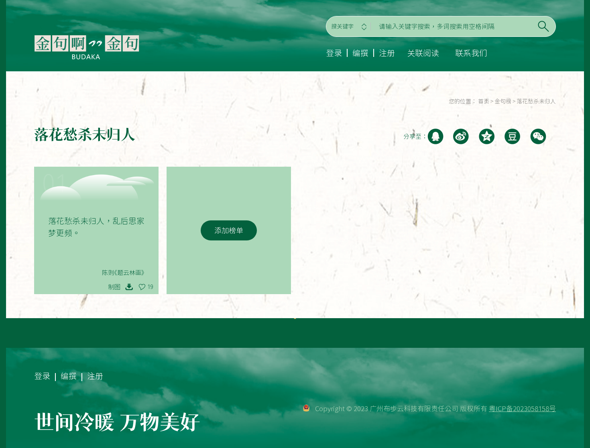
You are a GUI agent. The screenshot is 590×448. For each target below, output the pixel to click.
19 (150, 287)
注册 (387, 53)
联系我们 (471, 53)
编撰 (360, 53)
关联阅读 (423, 53)
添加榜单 (228, 230)
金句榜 (502, 101)
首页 (483, 101)
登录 (334, 53)
